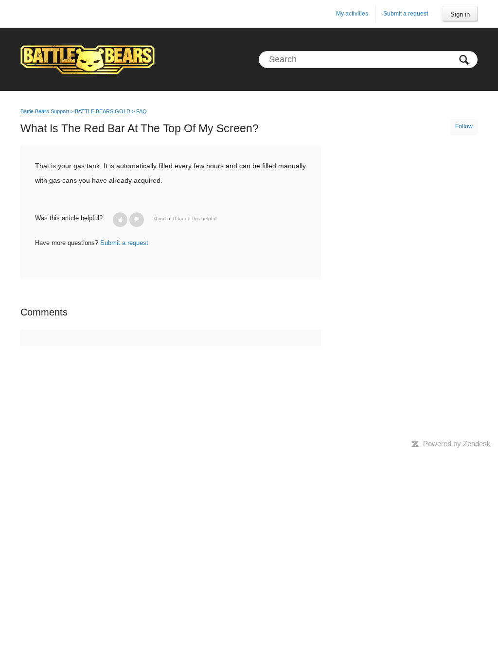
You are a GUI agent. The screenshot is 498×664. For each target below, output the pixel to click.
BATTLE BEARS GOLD (102, 111)
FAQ (141, 111)
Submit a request (405, 13)
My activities (352, 13)
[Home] (87, 59)
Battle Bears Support (44, 111)
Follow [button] (464, 126)
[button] (120, 219)
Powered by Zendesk (457, 443)
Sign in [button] (460, 14)
